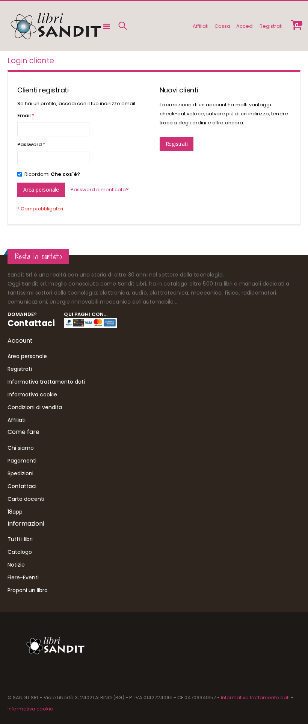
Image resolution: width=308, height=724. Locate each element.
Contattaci (31, 323)
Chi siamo (21, 448)
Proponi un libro (28, 590)
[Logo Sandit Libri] (55, 26)
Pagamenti (22, 460)
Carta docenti (26, 499)
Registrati (271, 26)
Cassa (222, 26)
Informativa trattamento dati (46, 381)
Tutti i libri (20, 539)
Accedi (245, 26)
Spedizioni (20, 473)
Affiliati (200, 26)
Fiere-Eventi (23, 577)
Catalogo (20, 552)
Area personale (27, 356)
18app (15, 511)
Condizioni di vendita (35, 407)
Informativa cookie (32, 394)
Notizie (16, 564)
